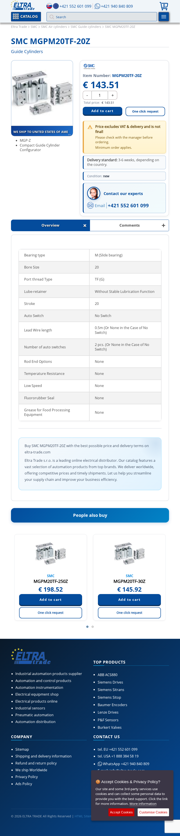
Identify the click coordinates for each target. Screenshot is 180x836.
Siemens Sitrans (111, 689)
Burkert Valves (110, 727)
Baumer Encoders (112, 704)
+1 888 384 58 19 (124, 756)
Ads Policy (23, 783)
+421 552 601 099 (128, 205)
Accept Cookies (121, 812)
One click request (145, 111)
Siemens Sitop (109, 697)
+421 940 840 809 (117, 6)
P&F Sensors (108, 720)
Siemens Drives (110, 682)
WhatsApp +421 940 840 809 (125, 763)
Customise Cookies (153, 812)
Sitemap (22, 749)
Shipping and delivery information (43, 756)
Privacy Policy (26, 776)
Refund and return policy (36, 763)
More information (143, 803)
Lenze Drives (108, 712)
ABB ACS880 (107, 674)
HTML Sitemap (85, 816)
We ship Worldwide (31, 770)
